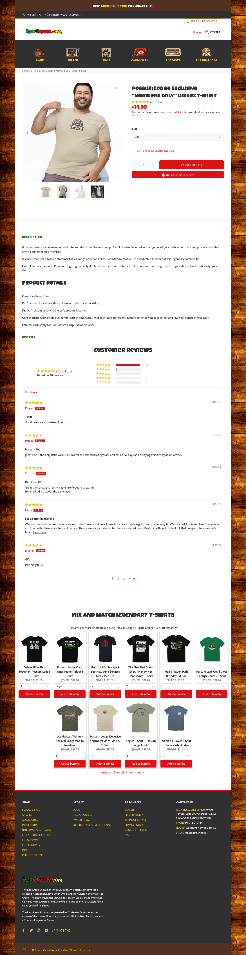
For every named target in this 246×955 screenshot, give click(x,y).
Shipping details (174, 112)
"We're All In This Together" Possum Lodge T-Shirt (34, 672)
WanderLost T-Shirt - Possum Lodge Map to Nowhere (70, 741)
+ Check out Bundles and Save (157, 150)
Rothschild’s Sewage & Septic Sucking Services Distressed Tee (105, 672)
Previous (27, 132)
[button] (141, 102)
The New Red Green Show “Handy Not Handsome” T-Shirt (140, 672)
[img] (33, 402)
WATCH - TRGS (81, 819)
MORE (25, 850)
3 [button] (124, 578)
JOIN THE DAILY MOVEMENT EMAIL (92, 824)
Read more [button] (39, 532)
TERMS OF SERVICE (135, 819)
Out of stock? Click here (180, 175)
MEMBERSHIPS (30, 824)
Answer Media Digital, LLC (48, 950)
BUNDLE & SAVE (31, 809)
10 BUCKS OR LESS (32, 855)
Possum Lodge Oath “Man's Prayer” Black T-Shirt (69, 672)
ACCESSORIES (30, 819)
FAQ (127, 835)
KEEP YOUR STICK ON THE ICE (38, 835)
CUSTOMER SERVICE (136, 830)
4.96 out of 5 (64, 371)
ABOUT (77, 809)
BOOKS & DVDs (31, 845)
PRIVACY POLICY (134, 824)
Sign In (197, 32)
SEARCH (129, 809)
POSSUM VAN (30, 840)
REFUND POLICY (134, 814)
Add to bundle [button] (34, 694)
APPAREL (27, 814)
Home (25, 70)
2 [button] (118, 578)
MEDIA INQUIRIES (82, 814)
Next (116, 132)
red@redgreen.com (195, 832)
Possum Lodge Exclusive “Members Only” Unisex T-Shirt (105, 741)
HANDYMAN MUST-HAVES (36, 830)
